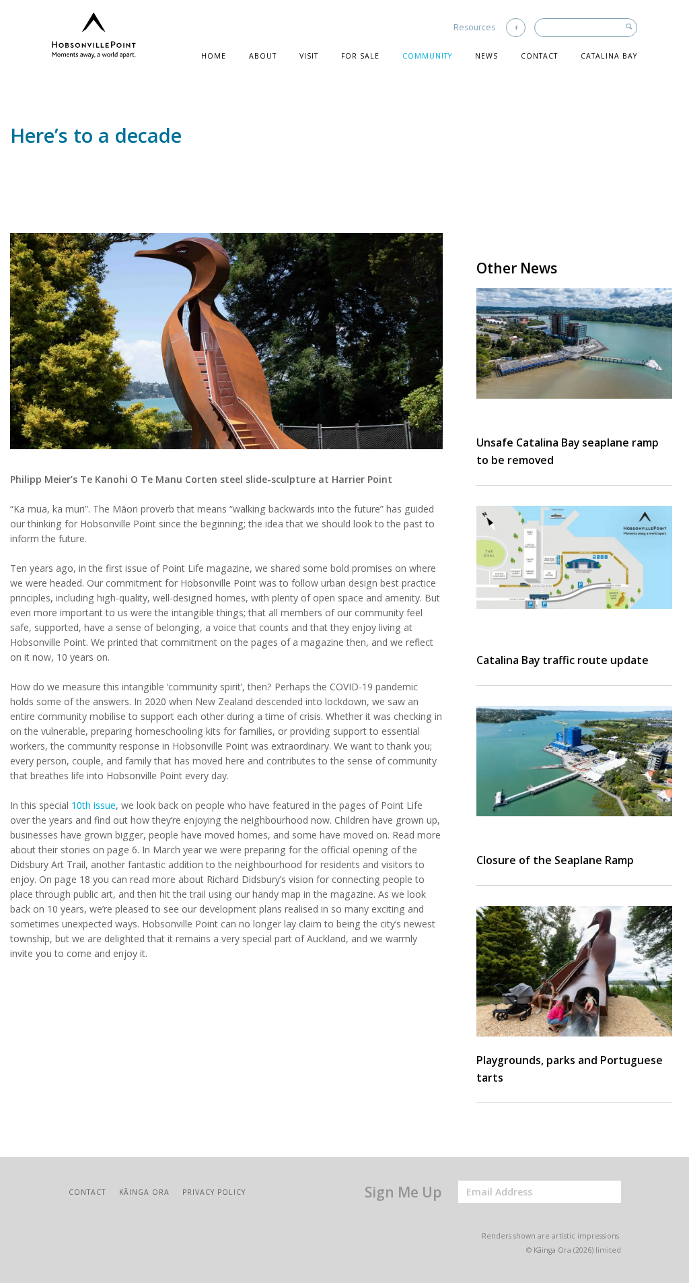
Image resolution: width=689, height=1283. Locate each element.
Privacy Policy (214, 1192)
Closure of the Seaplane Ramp (555, 860)
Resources (474, 27)
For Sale (360, 56)
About (263, 56)
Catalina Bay (609, 56)
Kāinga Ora (144, 1192)
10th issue (93, 805)
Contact (539, 56)
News (486, 56)
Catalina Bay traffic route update (562, 660)
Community (427, 56)
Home (213, 56)
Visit (308, 56)
